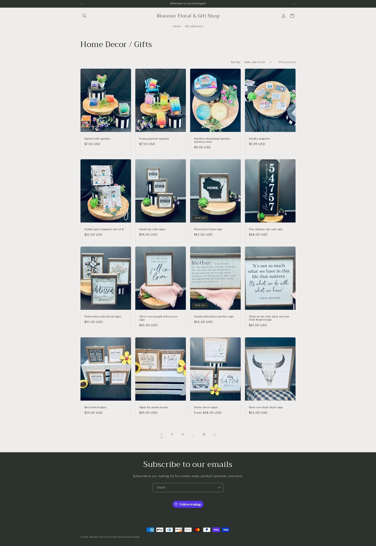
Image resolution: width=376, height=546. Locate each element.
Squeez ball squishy (97, 138)
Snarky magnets (259, 138)
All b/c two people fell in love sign (158, 318)
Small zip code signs (152, 229)
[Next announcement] (294, 3)
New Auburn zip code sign (266, 229)
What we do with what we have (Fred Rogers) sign (269, 318)
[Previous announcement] (81, 3)
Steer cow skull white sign (266, 407)
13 (204, 434)
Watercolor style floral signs (102, 316)
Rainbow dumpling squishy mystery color (212, 140)
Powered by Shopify (129, 537)
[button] (84, 16)
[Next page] (214, 434)
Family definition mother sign (214, 316)
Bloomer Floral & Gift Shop (104, 537)
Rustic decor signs (206, 407)
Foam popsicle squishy (154, 138)
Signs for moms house (153, 407)
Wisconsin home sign (208, 229)
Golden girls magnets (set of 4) (104, 229)
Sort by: (235, 62)
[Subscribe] (218, 487)
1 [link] (161, 434)
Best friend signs (95, 407)
